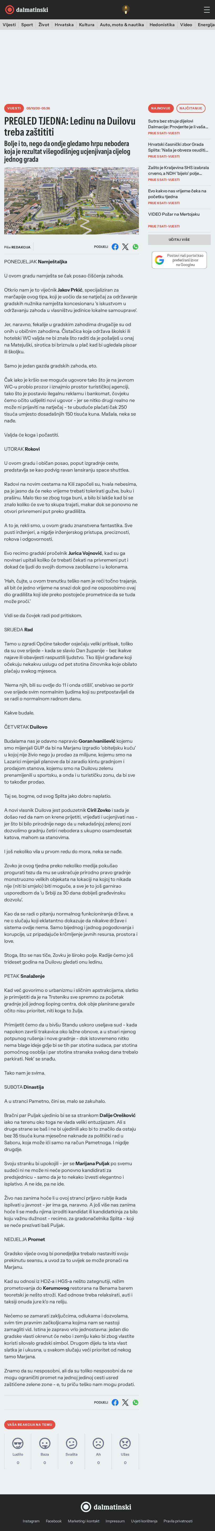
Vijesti (9, 24)
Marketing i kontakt (83, 1521)
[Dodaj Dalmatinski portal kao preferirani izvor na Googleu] (179, 260)
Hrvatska (64, 24)
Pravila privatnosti (178, 1521)
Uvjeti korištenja (144, 1521)
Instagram (31, 1521)
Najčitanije (191, 108)
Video (186, 24)
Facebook (54, 1521)
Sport (27, 24)
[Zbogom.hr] (125, 9)
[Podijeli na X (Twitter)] (125, 247)
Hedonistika (162, 24)
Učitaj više (179, 240)
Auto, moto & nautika (122, 24)
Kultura (86, 24)
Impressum (115, 1521)
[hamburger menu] (207, 10)
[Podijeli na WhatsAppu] (135, 246)
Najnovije (161, 108)
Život (44, 24)
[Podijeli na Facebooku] (115, 246)
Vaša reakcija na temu (29, 1425)
